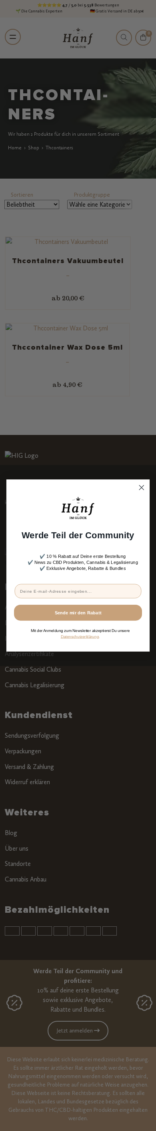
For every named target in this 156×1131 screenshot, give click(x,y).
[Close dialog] (141, 487)
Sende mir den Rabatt (78, 612)
